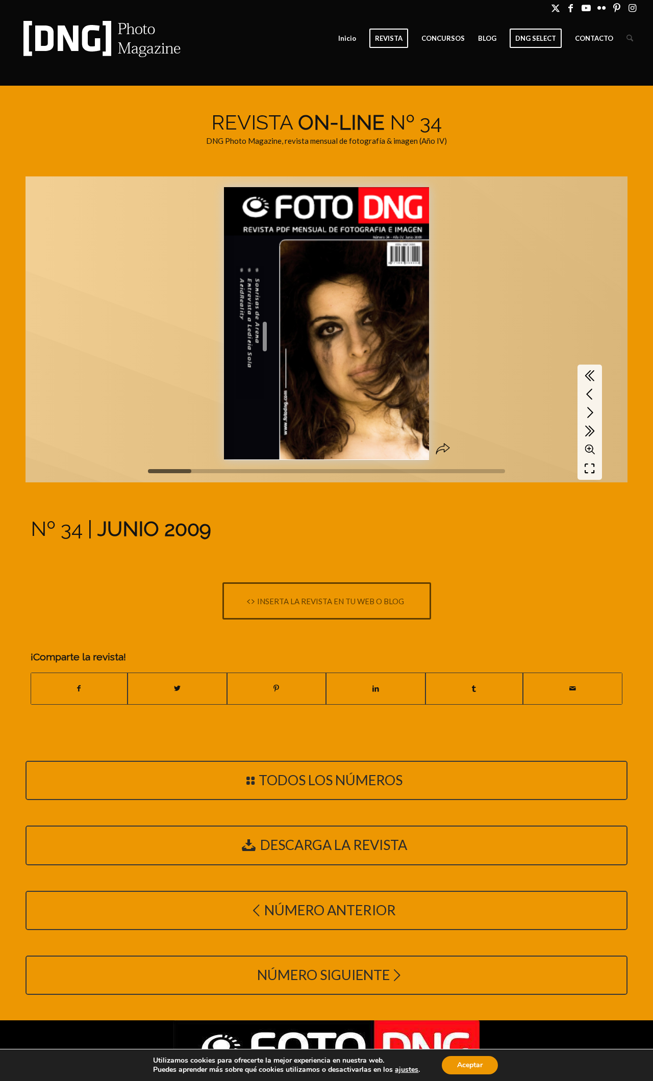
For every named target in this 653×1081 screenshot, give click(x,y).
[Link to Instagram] (632, 7)
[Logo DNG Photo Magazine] (100, 38)
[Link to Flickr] (601, 7)
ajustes (406, 1069)
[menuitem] (347, 38)
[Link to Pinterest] (616, 7)
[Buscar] (630, 38)
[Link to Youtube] (586, 7)
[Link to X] (555, 7)
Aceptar (470, 1065)
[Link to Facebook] (570, 7)
